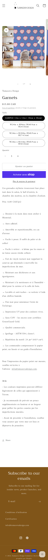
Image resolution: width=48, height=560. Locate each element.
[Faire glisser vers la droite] (30, 84)
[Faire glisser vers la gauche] (18, 84)
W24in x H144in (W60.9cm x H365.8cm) (23, 143)
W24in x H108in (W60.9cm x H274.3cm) (23, 134)
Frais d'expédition (8, 108)
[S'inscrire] (39, 501)
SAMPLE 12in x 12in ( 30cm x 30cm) (23, 118)
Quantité (5, 150)
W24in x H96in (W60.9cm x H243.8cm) (23, 125)
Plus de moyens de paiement (24, 181)
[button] (3, 5)
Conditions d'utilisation (16, 512)
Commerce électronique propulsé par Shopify (29, 557)
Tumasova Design (18, 555)
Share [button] (8, 440)
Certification (11, 519)
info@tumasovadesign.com (17, 525)
